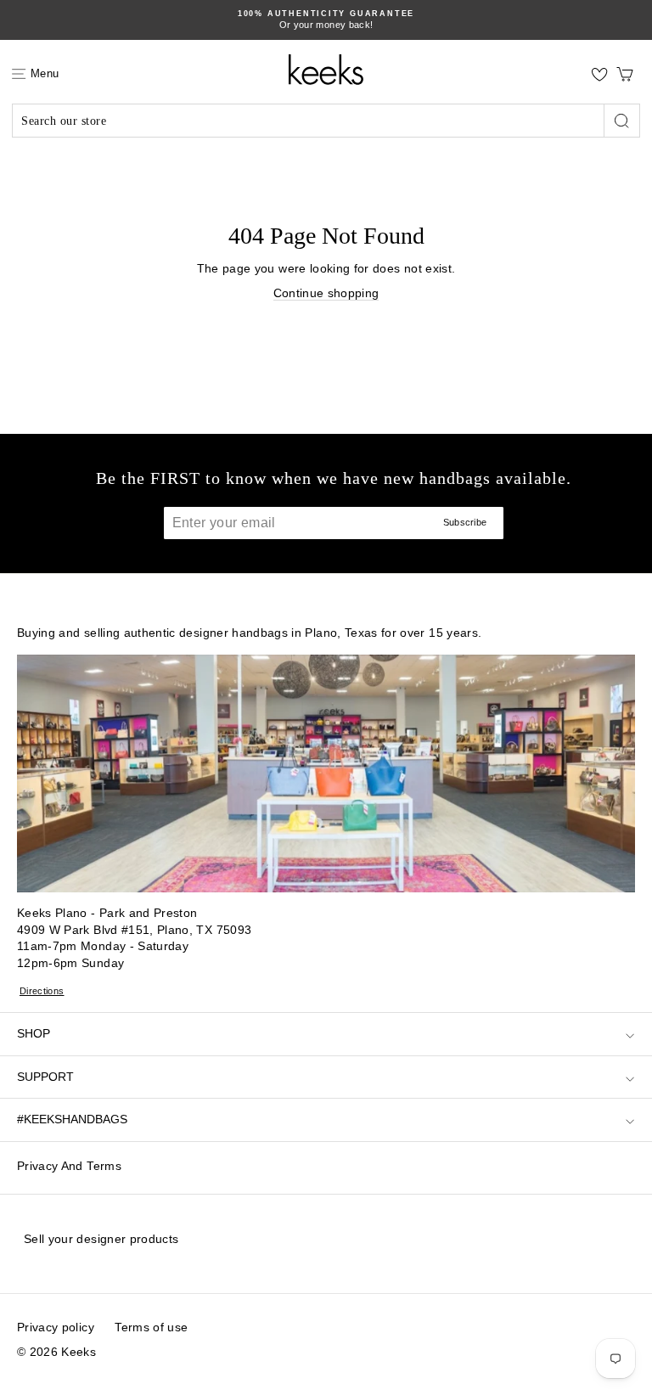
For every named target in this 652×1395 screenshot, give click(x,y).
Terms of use (151, 1327)
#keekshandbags (72, 1119)
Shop (33, 1033)
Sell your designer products (101, 1239)
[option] (326, 19)
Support (45, 1076)
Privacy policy (55, 1327)
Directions (42, 991)
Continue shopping (326, 293)
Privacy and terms (69, 1166)
